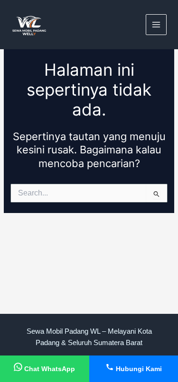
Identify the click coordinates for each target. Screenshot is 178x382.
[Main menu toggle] (156, 24)
